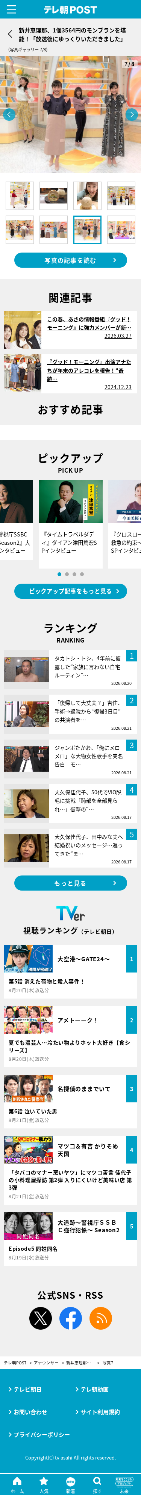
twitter (40, 1318)
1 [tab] (59, 574)
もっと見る (70, 883)
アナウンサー (46, 1363)
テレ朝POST (70, 10)
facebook (70, 1318)
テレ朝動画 (94, 1389)
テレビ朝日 (28, 1389)
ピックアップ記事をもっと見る (70, 591)
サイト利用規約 (100, 1412)
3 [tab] (74, 574)
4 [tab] (82, 574)
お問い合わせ (30, 1412)
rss (100, 1318)
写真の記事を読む (70, 260)
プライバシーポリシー (42, 1434)
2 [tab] (67, 574)
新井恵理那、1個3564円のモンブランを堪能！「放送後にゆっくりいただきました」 (83, 1363)
